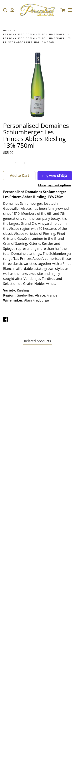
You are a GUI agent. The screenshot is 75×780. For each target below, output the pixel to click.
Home (7, 30)
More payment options (54, 185)
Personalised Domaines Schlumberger (34, 34)
